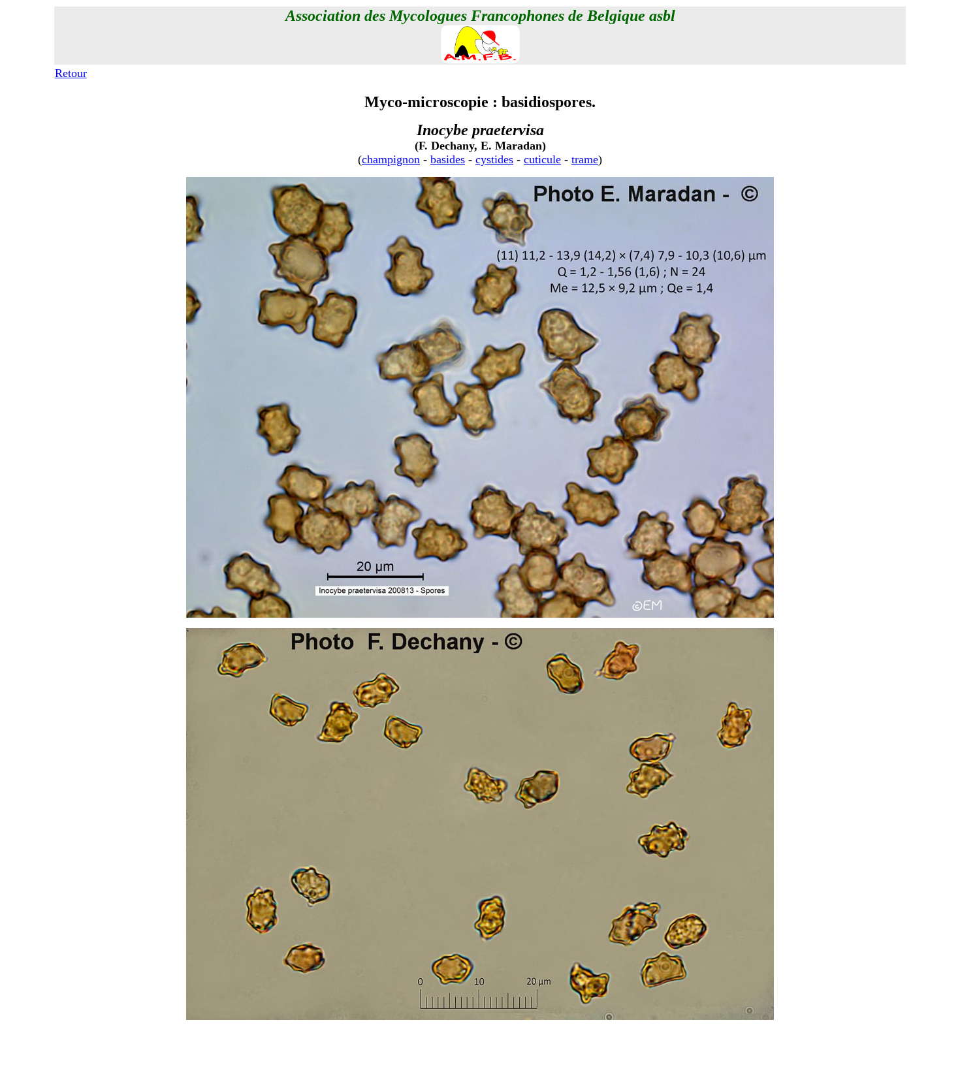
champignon (391, 159)
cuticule (542, 159)
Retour (71, 73)
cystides (494, 159)
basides (447, 159)
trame (584, 159)
